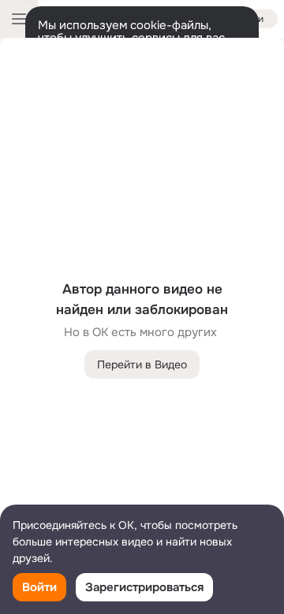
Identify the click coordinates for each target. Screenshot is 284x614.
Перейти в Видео (142, 364)
